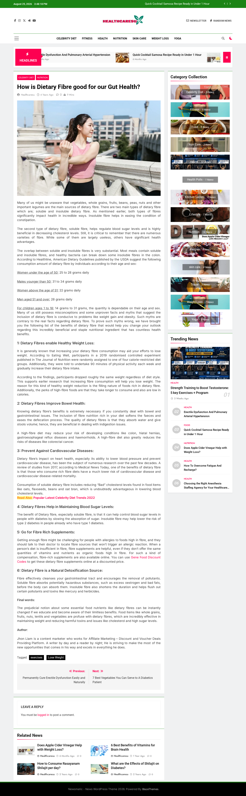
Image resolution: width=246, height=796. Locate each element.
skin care (139, 38)
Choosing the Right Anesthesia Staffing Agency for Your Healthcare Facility (205, 487)
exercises (36, 657)
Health (103, 38)
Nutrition (120, 38)
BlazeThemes (150, 789)
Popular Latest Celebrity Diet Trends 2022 (64, 498)
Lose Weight (56, 657)
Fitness (87, 38)
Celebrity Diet (67, 38)
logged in (43, 715)
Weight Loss (160, 38)
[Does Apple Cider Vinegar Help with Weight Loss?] (187, 59)
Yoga (177, 38)
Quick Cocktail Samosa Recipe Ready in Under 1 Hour (177, 4)
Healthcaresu (28, 94)
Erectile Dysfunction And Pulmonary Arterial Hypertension (46, 55)
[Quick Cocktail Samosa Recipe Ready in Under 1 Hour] (95, 59)
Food (187, 425)
